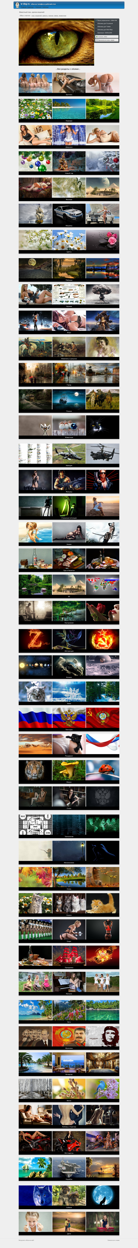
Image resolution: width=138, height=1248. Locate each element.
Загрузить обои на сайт (26, 1240)
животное (62, 16)
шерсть (45, 16)
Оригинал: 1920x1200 (104, 33)
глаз (33, 16)
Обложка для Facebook (105, 23)
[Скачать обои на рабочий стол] (56, 65)
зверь (56, 16)
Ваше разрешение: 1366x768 (107, 20)
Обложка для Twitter (104, 26)
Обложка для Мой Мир (105, 29)
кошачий (38, 16)
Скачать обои (102, 36)
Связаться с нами (113, 1240)
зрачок (50, 16)
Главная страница (27, 7)
